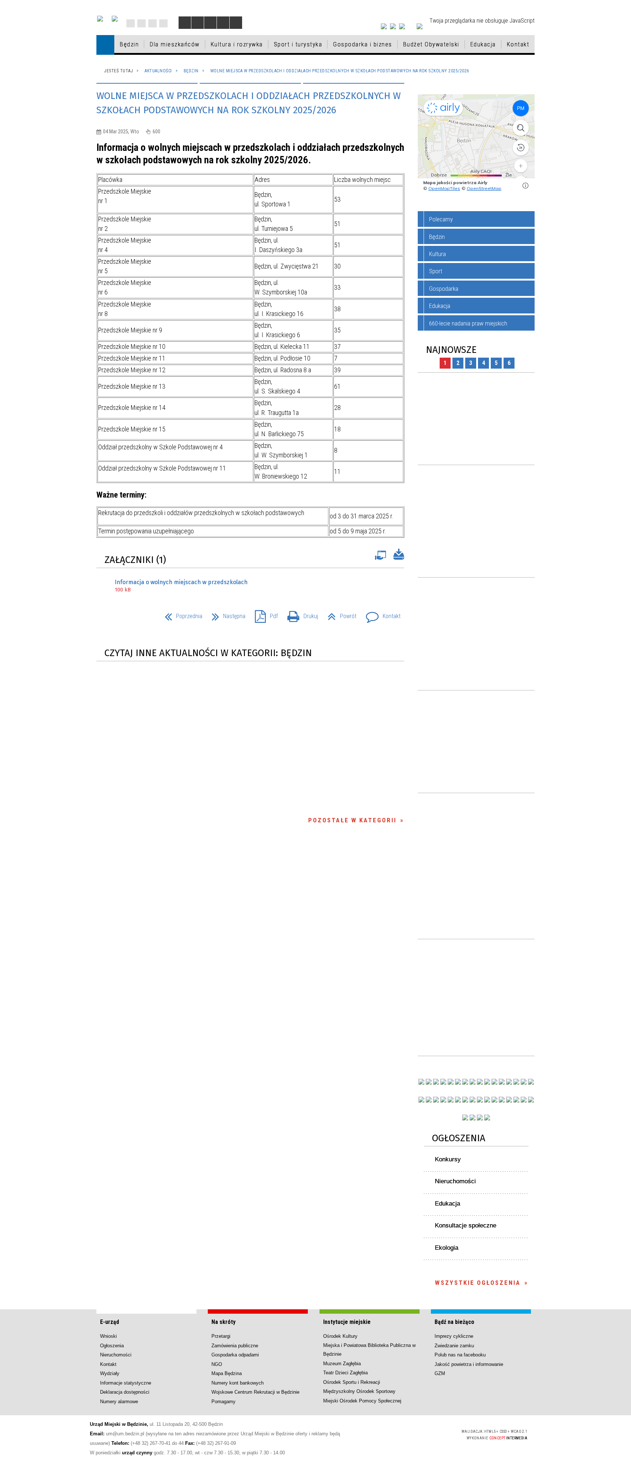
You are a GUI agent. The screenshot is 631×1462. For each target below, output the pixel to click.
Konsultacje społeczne (465, 1225)
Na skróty (223, 1321)
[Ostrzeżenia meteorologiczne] (480, 1082)
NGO (216, 1364)
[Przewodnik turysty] (494, 1082)
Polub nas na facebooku (460, 1355)
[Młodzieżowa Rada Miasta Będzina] (429, 1082)
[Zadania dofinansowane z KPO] (451, 1082)
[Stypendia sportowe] (531, 1082)
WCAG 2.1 (436, 1433)
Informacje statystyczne (125, 1383)
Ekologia (446, 1247)
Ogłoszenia (458, 1138)
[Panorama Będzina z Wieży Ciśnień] (487, 1082)
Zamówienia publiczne (234, 1345)
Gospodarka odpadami (235, 1355)
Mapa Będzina (226, 1373)
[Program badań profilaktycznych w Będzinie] (436, 1082)
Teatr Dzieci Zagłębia (345, 1372)
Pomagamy (223, 1401)
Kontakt (163, 23)
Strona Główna (130, 23)
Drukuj (300, 614)
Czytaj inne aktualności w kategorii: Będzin (208, 653)
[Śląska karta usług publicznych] (487, 1100)
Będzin (437, 236)
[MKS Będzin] (458, 1100)
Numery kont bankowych (237, 1383)
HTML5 (402, 1434)
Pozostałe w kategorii (352, 820)
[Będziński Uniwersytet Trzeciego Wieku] (429, 1100)
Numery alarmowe (119, 1401)
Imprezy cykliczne (454, 1336)
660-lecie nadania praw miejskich (468, 323)
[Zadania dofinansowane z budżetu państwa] (465, 1117)
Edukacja (439, 305)
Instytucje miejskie (347, 1321)
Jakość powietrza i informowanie (469, 1364)
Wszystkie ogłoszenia (478, 1282)
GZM (440, 1373)
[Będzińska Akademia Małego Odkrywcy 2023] (436, 1100)
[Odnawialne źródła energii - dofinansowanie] (421, 1100)
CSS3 (413, 1434)
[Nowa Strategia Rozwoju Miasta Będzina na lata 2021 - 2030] (524, 1100)
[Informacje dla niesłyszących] (223, 22)
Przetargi (220, 1336)
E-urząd (109, 1321)
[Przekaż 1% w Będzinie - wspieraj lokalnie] (480, 1117)
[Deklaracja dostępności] (210, 22)
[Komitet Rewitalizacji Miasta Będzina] (502, 1100)
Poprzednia (180, 614)
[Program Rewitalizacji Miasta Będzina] (494, 1100)
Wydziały (109, 1373)
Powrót (339, 614)
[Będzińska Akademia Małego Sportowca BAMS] (443, 1100)
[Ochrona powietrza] (472, 1082)
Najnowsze (451, 349)
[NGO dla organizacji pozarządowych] (421, 1082)
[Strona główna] (105, 44)
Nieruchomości (455, 1181)
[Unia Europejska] (115, 19)
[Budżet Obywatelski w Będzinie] (509, 1082)
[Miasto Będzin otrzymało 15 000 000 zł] (458, 1082)
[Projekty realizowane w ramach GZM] (524, 1082)
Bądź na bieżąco (454, 1321)
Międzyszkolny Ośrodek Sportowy (359, 1391)
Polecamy (441, 219)
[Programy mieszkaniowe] (451, 1100)
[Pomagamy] (472, 1100)
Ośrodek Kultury (340, 1336)
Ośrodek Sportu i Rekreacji (351, 1382)
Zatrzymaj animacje (185, 22)
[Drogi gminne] (516, 1082)
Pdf (263, 614)
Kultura (437, 254)
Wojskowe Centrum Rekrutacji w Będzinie (255, 1392)
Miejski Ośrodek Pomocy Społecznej (362, 1401)
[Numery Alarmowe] (472, 1117)
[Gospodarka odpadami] (465, 1100)
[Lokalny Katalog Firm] (480, 1100)
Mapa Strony (141, 23)
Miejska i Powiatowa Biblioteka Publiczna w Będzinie (369, 1350)
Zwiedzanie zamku (454, 1345)
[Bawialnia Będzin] (509, 1100)
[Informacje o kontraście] (236, 22)
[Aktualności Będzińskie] (502, 1082)
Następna (225, 614)
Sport (435, 271)
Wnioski (108, 1336)
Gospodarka (443, 288)
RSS (152, 23)
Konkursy (448, 1159)
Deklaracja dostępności (124, 1392)
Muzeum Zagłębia (342, 1363)
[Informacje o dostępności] (197, 22)
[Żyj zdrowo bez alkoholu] (465, 1082)
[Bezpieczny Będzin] (531, 1100)
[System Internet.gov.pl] (487, 1117)
